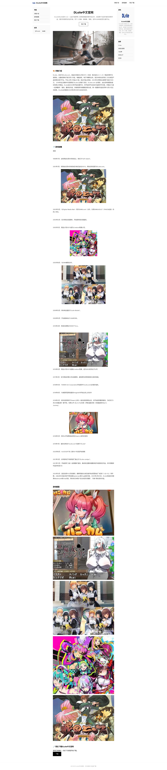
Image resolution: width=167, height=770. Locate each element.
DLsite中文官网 (41, 3)
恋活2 (120, 58)
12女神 (120, 51)
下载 (57, 754)
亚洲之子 (120, 55)
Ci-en (119, 45)
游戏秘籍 (124, 2)
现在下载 (131, 2)
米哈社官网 (121, 48)
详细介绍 (116, 2)
